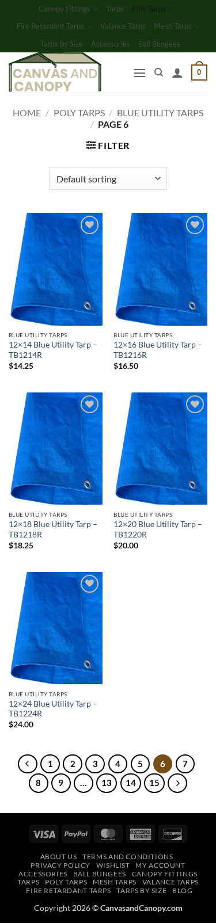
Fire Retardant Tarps (50, 25)
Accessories (110, 43)
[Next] (177, 783)
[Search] (158, 72)
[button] (139, 73)
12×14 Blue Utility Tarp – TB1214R (53, 350)
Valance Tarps (123, 25)
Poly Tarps (149, 8)
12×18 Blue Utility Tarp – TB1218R (53, 529)
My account (160, 865)
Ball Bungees (159, 43)
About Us (58, 856)
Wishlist (113, 865)
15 (154, 782)
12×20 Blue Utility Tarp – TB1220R (157, 529)
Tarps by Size (61, 43)
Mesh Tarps (173, 25)
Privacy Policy (60, 865)
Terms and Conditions (127, 856)
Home (27, 112)
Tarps (115, 8)
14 (131, 782)
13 (106, 782)
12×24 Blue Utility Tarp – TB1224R (53, 709)
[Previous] (27, 764)
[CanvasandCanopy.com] (66, 72)
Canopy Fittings (64, 8)
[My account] (177, 72)
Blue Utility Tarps (160, 112)
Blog (182, 890)
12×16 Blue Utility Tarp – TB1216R (157, 350)
